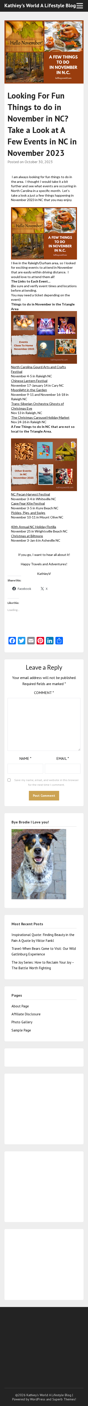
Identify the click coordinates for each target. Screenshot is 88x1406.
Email (62, 758)
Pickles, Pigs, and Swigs (28, 513)
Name (25, 758)
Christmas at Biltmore (27, 536)
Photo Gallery (21, 1022)
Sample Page (21, 1030)
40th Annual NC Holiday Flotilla (33, 527)
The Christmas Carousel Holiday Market (40, 417)
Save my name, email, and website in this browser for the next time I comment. (46, 782)
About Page (20, 1006)
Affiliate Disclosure (26, 1014)
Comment (44, 692)
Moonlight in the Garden (29, 390)
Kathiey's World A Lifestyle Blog (40, 5)
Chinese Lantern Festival (29, 381)
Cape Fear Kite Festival (28, 503)
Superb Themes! (64, 1399)
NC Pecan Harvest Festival (30, 494)
